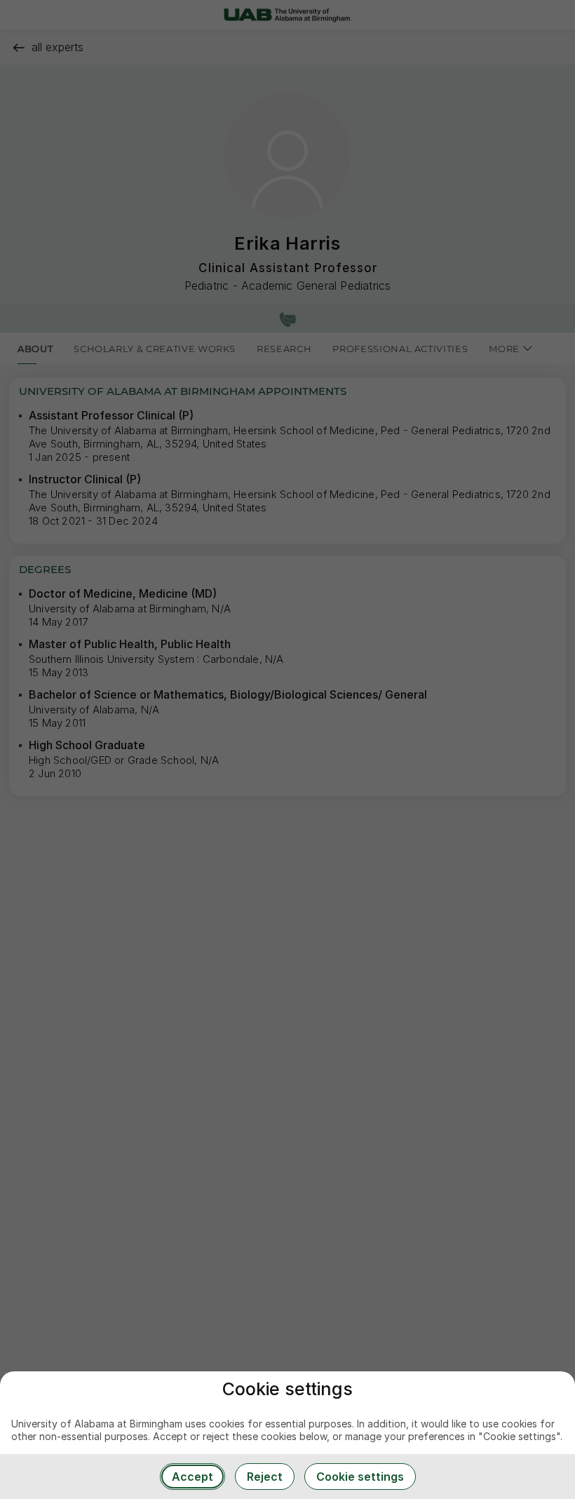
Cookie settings (360, 1477)
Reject (265, 1477)
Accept (192, 1477)
